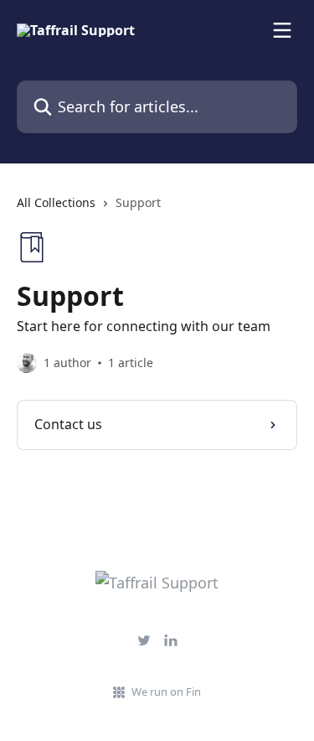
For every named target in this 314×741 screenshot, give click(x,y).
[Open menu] (282, 30)
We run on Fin (166, 691)
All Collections (56, 202)
